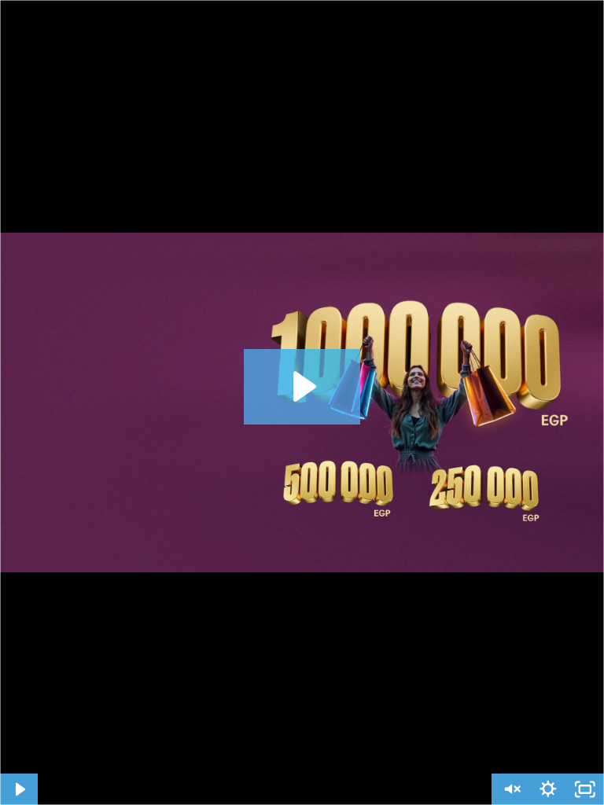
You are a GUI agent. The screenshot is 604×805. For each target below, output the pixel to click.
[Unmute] (510, 789)
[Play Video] (19, 789)
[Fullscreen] (585, 789)
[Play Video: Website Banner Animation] (302, 386)
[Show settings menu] (548, 789)
